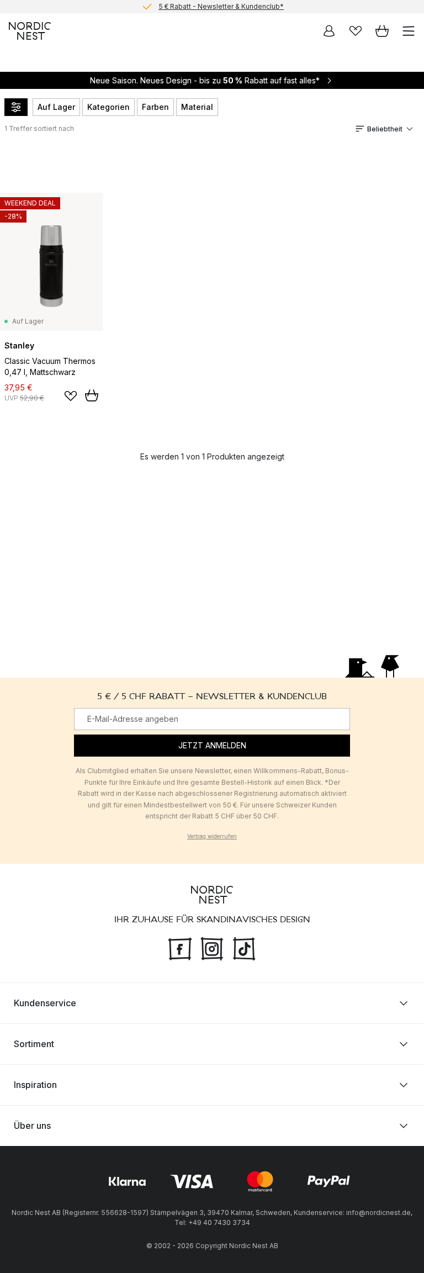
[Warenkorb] (382, 31)
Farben (155, 107)
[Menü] (408, 31)
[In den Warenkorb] (91, 395)
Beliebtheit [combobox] (384, 129)
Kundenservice (45, 1002)
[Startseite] (30, 31)
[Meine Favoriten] (355, 31)
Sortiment (34, 1043)
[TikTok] (244, 947)
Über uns (32, 1125)
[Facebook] (180, 947)
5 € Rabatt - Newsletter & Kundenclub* (221, 6)
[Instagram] (212, 947)
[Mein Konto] (329, 31)
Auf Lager (56, 107)
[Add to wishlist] (71, 396)
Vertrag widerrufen (212, 836)
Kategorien (108, 107)
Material (197, 107)
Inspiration (35, 1084)
